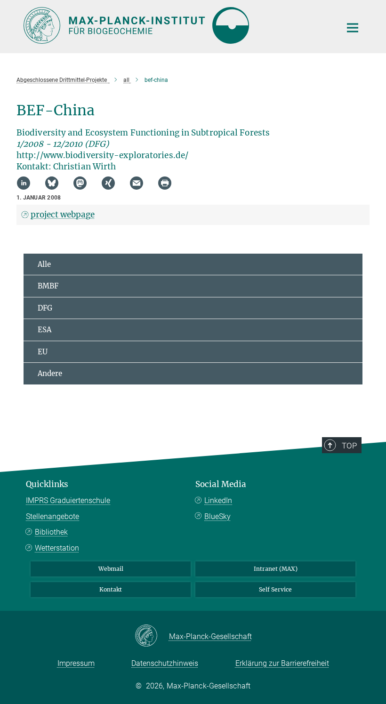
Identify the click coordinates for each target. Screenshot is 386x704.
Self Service (275, 589)
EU (43, 351)
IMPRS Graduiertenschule (68, 500)
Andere (50, 373)
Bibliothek (51, 532)
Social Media (220, 484)
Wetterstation (57, 548)
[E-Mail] (136, 183)
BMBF (48, 285)
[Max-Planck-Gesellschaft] (152, 636)
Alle (44, 264)
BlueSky (217, 516)
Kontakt (110, 589)
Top (349, 445)
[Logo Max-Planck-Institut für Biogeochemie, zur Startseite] (177, 25)
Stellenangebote (52, 516)
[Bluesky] (52, 183)
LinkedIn (218, 500)
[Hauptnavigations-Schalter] (352, 27)
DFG (45, 308)
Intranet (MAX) (276, 568)
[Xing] (108, 183)
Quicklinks (47, 484)
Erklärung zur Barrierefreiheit (282, 663)
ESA (44, 329)
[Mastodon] (80, 183)
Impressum (76, 663)
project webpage (63, 214)
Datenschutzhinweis (164, 663)
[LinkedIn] (23, 183)
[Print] (165, 183)
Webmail (110, 568)
